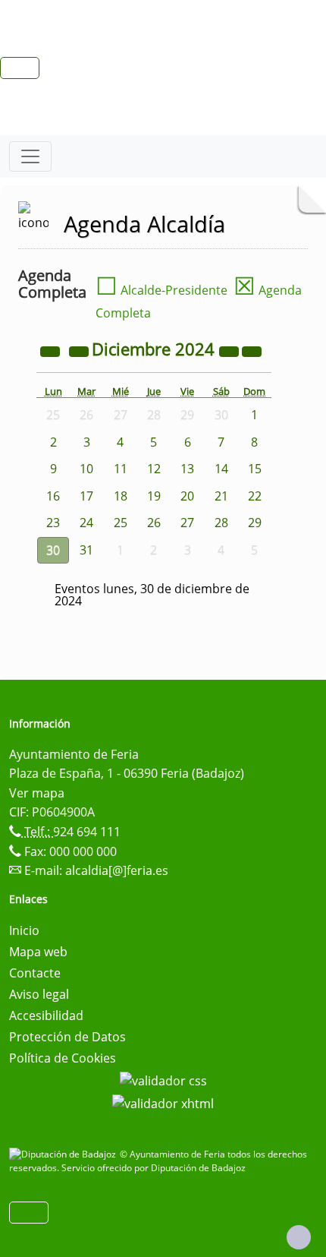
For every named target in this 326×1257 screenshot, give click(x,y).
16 (53, 496)
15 (255, 468)
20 (187, 496)
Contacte (35, 973)
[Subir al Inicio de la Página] (299, 1237)
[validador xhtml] (163, 1102)
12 (154, 468)
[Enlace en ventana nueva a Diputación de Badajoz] (64, 1154)
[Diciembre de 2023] (51, 351)
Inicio (24, 930)
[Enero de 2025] (252, 351)
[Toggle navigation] (30, 156)
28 (221, 522)
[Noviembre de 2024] (80, 351)
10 (86, 468)
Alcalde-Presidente (161, 290)
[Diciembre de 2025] (230, 351)
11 (120, 468)
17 (86, 496)
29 (255, 522)
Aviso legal (39, 994)
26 (154, 522)
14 (221, 468)
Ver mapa (36, 793)
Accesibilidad (46, 1015)
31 (86, 550)
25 (120, 522)
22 (255, 496)
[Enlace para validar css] (163, 1079)
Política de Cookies (62, 1058)
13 (187, 468)
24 (86, 522)
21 (221, 496)
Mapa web (38, 951)
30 (53, 550)
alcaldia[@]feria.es (116, 870)
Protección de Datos (67, 1036)
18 (120, 496)
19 (154, 496)
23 (53, 522)
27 (187, 522)
